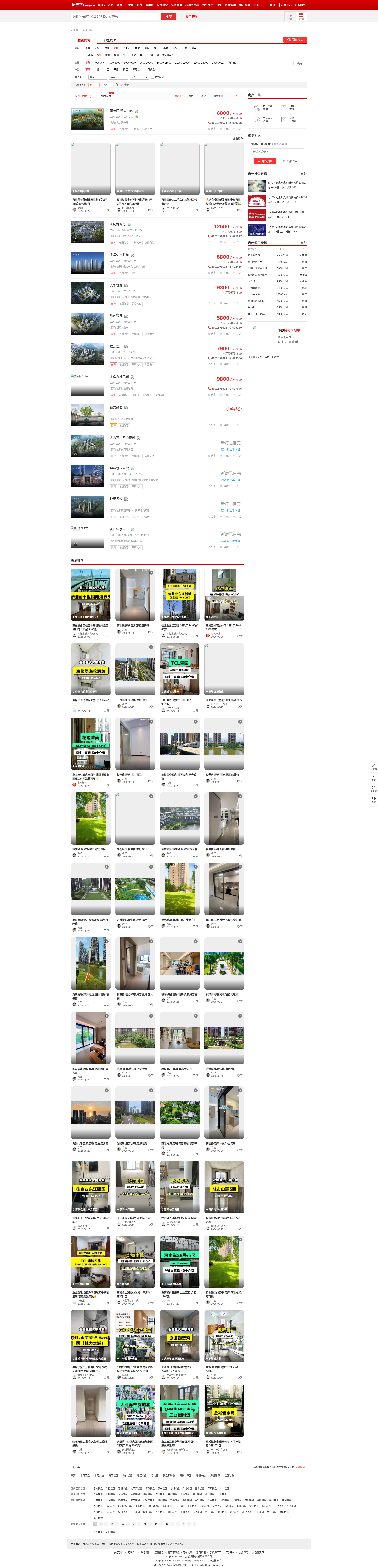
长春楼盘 (241, 1506)
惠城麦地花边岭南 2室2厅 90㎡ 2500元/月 (223, 627)
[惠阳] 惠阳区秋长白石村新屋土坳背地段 (131, 297)
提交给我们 (301, 1467)
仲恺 (106, 48)
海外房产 (207, 5)
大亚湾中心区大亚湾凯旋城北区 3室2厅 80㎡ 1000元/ (135, 1443)
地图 (290, 19)
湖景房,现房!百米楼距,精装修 (222, 774)
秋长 (92, 85)
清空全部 (124, 84)
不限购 (135, 129)
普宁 (175, 48)
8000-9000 (130, 62)
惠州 (100, 5)
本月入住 (99, 1475)
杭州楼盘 (162, 1500)
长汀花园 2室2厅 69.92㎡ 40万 (134, 1218)
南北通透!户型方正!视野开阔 (133, 625)
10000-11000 (164, 62)
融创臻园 (116, 315)
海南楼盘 (266, 1506)
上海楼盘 (179, 1506)
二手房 (129, 5)
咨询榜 (154, 1475)
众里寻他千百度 (130, 1300)
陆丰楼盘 (224, 1488)
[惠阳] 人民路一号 (119, 122)
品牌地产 (136, 242)
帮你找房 (297, 39)
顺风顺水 (215, 633)
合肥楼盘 (261, 1500)
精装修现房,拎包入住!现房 (221, 1143)
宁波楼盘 (279, 1506)
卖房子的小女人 (86, 1375)
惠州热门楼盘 (257, 242)
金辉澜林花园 (119, 376)
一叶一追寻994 (219, 1449)
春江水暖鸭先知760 (177, 633)
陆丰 (194, 48)
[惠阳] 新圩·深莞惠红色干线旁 (125, 236)
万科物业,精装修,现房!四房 (132, 919)
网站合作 (132, 1552)
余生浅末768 (173, 708)
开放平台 (230, 1552)
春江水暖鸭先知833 (88, 633)
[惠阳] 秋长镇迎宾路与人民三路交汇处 (129, 510)
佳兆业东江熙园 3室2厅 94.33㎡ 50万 (90, 1220)
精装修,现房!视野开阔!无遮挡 (89, 849)
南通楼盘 (197, 1512)
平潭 (151, 55)
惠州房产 (75, 30)
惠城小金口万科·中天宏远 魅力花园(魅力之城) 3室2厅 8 (89, 1369)
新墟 (107, 55)
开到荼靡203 (129, 1449)
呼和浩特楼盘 (125, 1506)
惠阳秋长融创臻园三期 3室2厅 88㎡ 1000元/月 (89, 201)
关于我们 (119, 1552)
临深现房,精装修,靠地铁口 (221, 1068)
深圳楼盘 (110, 1494)
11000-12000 (182, 62)
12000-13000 (201, 62)
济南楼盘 (135, 1512)
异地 (165, 48)
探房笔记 (162, 5)
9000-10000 (146, 62)
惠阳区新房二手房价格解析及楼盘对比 (179, 201)
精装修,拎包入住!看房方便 (221, 849)
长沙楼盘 (98, 1512)
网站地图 (187, 1552)
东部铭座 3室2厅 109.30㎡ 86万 (224, 700)
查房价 (149, 5)
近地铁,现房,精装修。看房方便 (178, 919)
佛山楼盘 (197, 1494)
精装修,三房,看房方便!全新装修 (224, 919)
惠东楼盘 (162, 1488)
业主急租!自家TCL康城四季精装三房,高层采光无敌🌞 (90, 1294)
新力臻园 (116, 407)
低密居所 (147, 395)
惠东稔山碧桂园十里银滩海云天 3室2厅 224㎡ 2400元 (90, 627)
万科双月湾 (254, 294)
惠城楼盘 (98, 1488)
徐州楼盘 (222, 1512)
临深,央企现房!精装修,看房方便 (179, 994)
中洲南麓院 (254, 288)
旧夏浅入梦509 (219, 704)
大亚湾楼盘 (136, 1488)
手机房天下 (215, 1552)
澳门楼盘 (209, 1494)
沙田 (125, 55)
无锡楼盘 (237, 1500)
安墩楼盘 (110, 1532)
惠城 (97, 48)
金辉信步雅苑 (119, 254)
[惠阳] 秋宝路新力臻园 (121, 419)
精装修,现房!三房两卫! (129, 774)
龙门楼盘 (175, 1488)
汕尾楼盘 (147, 1494)
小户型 (135, 517)
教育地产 (147, 517)
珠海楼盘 (185, 1494)
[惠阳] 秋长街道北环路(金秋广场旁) (128, 266)
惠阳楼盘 (123, 1488)
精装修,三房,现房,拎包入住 (176, 1068)
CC (79, 708)
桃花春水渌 (128, 208)
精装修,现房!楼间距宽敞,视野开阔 (179, 1145)
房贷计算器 (185, 1475)
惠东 (147, 48)
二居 (106, 69)
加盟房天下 (258, 1552)
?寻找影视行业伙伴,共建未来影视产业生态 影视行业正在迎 (135, 1369)
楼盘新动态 (169, 1475)
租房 (139, 5)
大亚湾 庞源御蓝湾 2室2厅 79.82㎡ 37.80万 (176, 1369)
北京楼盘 (98, 1500)
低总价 (135, 395)
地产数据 (244, 5)
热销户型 (201, 1475)
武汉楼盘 (110, 1500)
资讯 (219, 5)
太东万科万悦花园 (122, 437)
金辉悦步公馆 (119, 468)
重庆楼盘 (135, 1500)
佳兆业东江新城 (256, 314)
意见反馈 (201, 1552)
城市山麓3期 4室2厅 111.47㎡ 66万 (223, 1220)
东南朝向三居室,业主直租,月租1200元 (178, 1294)
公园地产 (149, 334)
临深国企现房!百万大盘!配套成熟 (178, 776)
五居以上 (137, 69)
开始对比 (267, 161)
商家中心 (286, 5)
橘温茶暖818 (84, 1226)
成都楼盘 (123, 1500)
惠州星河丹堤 (255, 262)
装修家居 (176, 5)
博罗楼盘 (150, 1488)
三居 (116, 69)
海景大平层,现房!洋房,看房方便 (90, 1143)
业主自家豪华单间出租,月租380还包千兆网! (179, 1443)
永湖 (133, 55)
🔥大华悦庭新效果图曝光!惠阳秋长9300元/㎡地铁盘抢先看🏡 (223, 201)
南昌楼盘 (224, 1500)
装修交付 (147, 129)
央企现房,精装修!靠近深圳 (132, 849)
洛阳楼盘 (167, 1506)
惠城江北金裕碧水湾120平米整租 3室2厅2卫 (223, 1443)
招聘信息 (159, 1552)
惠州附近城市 (78, 1494)
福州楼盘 (274, 1500)
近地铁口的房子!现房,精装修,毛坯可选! (224, 1294)
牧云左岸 (116, 346)
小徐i (213, 1375)
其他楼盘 (222, 1494)
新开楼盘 (113, 1475)
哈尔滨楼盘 (153, 1506)
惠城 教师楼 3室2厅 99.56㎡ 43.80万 (222, 1369)
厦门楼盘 (209, 1512)
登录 (272, 5)
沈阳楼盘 (254, 1506)
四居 (125, 69)
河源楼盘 (212, 1488)
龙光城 (251, 281)
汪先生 (81, 1300)
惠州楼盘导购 (257, 173)
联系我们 (145, 1552)
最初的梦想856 (219, 1226)
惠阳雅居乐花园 (256, 301)
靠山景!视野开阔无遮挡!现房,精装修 (90, 921)
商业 (134, 273)
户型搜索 (110, 40)
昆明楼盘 (286, 1500)
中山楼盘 (172, 1494)
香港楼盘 (135, 1494)
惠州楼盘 (87, 30)
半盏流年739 (129, 1222)
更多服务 (300, 5)
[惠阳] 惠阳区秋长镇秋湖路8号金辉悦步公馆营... (135, 480)
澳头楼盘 (98, 1532)
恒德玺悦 (116, 498)
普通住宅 (124, 129)
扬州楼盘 (147, 1512)
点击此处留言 (272, 357)
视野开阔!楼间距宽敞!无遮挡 (222, 994)
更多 (304, 173)
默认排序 (179, 96)
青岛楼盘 (291, 1506)
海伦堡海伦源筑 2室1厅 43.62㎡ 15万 (90, 702)
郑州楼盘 (249, 1500)
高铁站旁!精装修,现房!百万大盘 (179, 849)
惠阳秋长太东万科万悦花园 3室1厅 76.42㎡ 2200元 (134, 201)
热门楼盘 (127, 1475)
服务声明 (243, 1552)
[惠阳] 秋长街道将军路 (121, 388)
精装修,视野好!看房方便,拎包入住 (135, 996)
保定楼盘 (110, 1506)
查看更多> (238, 138)
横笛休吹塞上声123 (177, 1375)
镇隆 (116, 55)
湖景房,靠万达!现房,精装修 (132, 1143)
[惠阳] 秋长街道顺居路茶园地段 (126, 541)
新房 (119, 5)
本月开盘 (85, 1475)
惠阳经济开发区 (165, 55)
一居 (97, 69)
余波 (124, 629)
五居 (130, 535)
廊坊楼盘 (284, 1512)
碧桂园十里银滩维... (258, 268)
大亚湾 (126, 48)
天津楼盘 (216, 1506)
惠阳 (105, 85)
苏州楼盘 (229, 1506)
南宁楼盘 (247, 1512)
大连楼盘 (160, 1512)
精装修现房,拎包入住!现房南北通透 (89, 1443)
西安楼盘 (199, 1500)
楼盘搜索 (84, 40)
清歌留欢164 (173, 1222)
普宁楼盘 (199, 1488)
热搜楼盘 (141, 1475)
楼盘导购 (191, 16)
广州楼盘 (160, 1494)
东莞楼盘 (98, 1494)
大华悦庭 (116, 285)
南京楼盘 (110, 1512)
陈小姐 (125, 1375)
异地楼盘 (187, 1488)
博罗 (137, 48)
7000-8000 (114, 62)
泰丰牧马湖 (254, 255)
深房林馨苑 (118, 224)
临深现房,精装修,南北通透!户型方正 (90, 1070)
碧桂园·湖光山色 (121, 111)
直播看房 (230, 5)
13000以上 (218, 62)
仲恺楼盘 (110, 1488)
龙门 (156, 48)
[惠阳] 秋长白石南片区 (121, 449)
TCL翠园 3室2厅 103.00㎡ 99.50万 (176, 702)
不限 (87, 48)
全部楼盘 (83, 96)
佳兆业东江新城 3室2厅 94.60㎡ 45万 (179, 627)
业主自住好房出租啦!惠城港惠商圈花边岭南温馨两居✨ (90, 776)
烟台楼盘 (234, 1512)
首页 (111, 5)
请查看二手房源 (230, 449)
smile (80, 208)
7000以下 (99, 62)
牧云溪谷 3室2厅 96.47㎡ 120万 (179, 1218)
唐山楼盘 (172, 1512)
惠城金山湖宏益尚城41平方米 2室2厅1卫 (135, 1294)
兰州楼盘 (98, 1506)
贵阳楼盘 (185, 1512)
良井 (142, 55)
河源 (184, 48)
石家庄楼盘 (149, 1500)
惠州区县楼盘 (78, 1488)
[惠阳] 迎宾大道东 (119, 327)
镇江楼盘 (98, 1518)
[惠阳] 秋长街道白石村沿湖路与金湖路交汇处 (133, 358)
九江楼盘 (271, 1512)
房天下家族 (174, 1552)
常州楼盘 (123, 1512)
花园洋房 (160, 395)
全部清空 (291, 161)
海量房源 (215, 1475)
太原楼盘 (212, 1500)
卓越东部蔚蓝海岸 (257, 275)
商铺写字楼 (192, 5)
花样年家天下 (119, 529)
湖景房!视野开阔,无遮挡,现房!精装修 (90, 996)
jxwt (169, 1300)
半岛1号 (252, 307)
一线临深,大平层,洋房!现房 (132, 700)
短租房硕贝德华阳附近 (178, 1449)
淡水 (90, 55)
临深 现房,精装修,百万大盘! (132, 1068)
